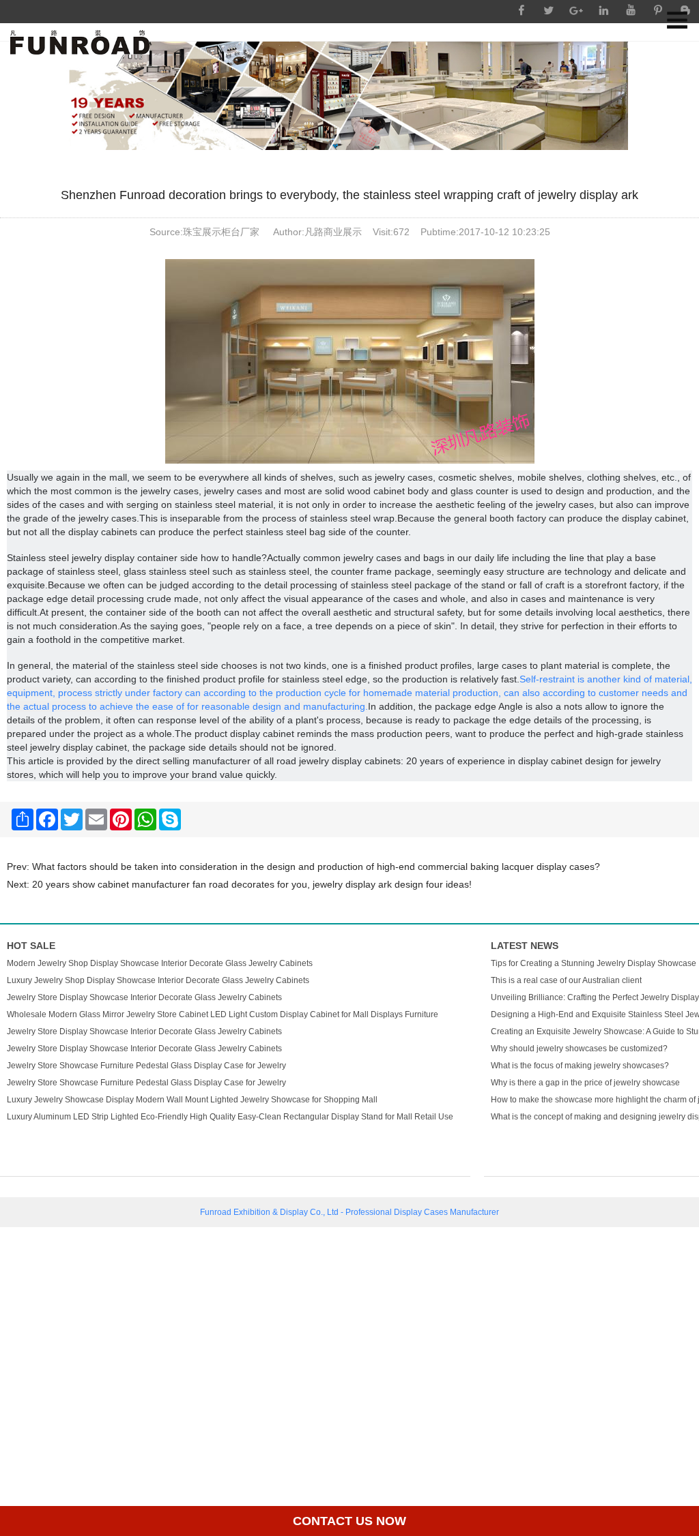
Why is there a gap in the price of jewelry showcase (585, 1082)
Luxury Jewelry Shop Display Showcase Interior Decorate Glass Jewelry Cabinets (158, 980)
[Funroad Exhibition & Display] (79, 42)
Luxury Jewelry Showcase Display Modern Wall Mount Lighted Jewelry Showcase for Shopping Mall (192, 1099)
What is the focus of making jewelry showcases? (580, 1065)
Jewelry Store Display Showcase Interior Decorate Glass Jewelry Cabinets (144, 997)
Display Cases (421, 1212)
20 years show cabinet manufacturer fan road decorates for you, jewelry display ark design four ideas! (252, 884)
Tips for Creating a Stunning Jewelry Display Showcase (593, 963)
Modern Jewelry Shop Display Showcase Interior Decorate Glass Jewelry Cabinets (160, 963)
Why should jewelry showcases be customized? (579, 1048)
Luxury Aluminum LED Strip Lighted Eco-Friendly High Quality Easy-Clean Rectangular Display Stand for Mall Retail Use (230, 1116)
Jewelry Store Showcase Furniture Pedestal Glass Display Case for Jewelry (146, 1065)
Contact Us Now (349, 1521)
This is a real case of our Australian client (566, 980)
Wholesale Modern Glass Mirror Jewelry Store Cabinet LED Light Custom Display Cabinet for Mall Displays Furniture (222, 1014)
